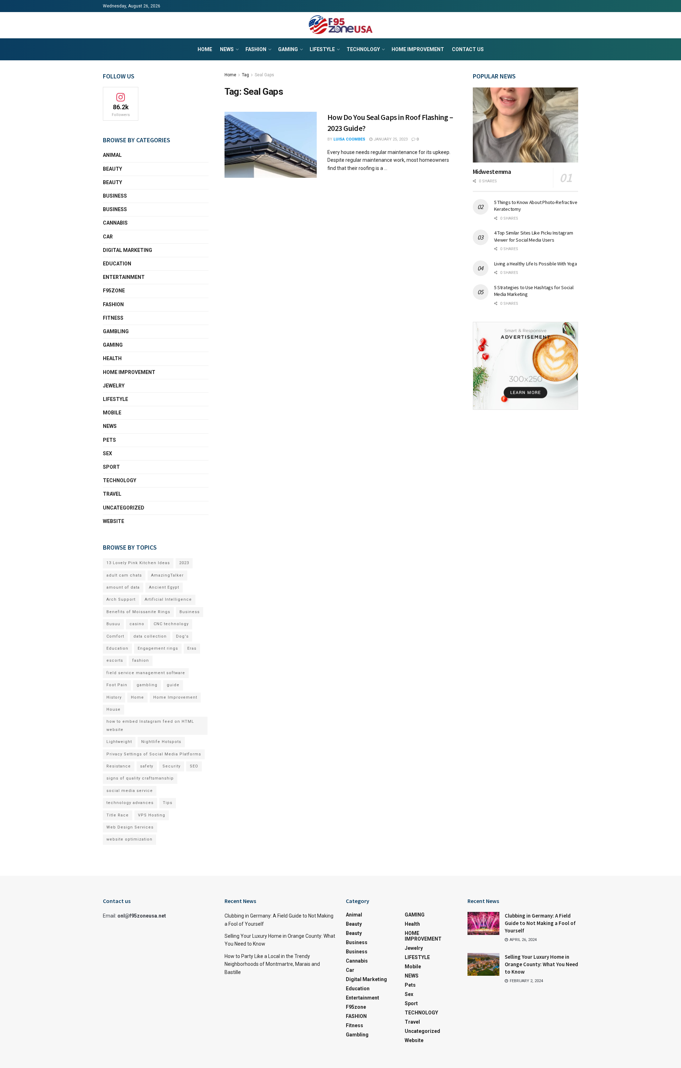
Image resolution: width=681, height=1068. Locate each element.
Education (117, 648)
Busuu (113, 624)
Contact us (468, 49)
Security (171, 766)
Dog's (182, 636)
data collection (150, 636)
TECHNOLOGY (363, 49)
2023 (184, 563)
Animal (112, 155)
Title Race (117, 815)
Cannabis (115, 223)
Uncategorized (123, 508)
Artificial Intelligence (168, 599)
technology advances (130, 802)
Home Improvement (175, 697)
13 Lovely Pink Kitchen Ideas (138, 563)
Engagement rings (158, 648)
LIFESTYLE (322, 49)
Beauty (112, 169)
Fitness (113, 318)
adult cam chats (124, 575)
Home (205, 49)
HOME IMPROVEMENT (418, 49)
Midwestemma (492, 171)
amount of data (123, 587)
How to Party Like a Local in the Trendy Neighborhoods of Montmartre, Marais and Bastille (272, 964)
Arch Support (120, 599)
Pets (109, 440)
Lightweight (119, 741)
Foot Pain (116, 685)
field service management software (145, 673)
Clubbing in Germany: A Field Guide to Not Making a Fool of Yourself (540, 923)
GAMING (288, 49)
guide (173, 685)
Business (115, 196)
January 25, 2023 (390, 139)
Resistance (118, 766)
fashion (140, 660)
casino (136, 624)
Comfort (115, 636)
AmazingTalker (167, 575)
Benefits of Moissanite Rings (138, 612)
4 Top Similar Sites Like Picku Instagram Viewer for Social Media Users (533, 236)
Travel (112, 494)
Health (112, 358)
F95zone (114, 290)
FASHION (255, 49)
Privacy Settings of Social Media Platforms (153, 754)
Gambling (116, 331)
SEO (194, 766)
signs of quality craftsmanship (140, 778)
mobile (112, 412)
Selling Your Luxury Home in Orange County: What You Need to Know (541, 964)
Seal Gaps (264, 74)
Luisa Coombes (349, 139)
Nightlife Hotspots (161, 741)
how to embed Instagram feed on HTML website (150, 725)
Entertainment (124, 277)
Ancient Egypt (164, 587)
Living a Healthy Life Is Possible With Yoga (535, 263)
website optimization (129, 839)
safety (146, 766)
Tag (245, 74)
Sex (107, 453)
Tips (167, 802)
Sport (111, 467)
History (114, 697)
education (117, 263)
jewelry (113, 386)
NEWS (227, 49)
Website (113, 521)
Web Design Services (130, 827)
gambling (147, 685)
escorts (114, 660)
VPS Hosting (151, 815)
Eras (191, 648)
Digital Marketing (127, 250)
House (113, 709)
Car (108, 237)
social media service (129, 790)
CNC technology (171, 624)
